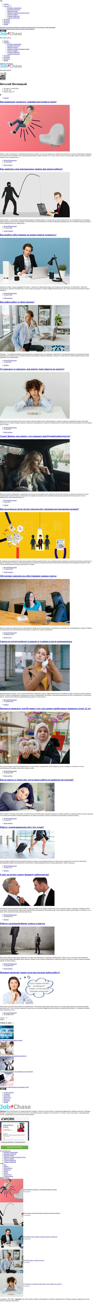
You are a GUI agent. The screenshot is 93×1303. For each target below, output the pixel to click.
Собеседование (8, 231)
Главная (6, 41)
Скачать (6, 42)
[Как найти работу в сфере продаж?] (35, 351)
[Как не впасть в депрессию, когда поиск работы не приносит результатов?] (27, 811)
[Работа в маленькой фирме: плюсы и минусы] (27, 954)
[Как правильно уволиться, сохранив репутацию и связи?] (35, 151)
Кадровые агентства (13, 46)
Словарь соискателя (13, 54)
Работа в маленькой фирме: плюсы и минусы (22, 923)
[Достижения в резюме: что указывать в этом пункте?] (7, 1070)
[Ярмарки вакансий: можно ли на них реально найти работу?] (27, 1003)
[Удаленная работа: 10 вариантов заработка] (7, 1054)
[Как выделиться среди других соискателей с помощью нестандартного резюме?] (35, 558)
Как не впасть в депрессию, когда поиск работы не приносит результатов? (37, 780)
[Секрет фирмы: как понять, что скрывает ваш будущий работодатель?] (35, 491)
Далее (2, 1019)
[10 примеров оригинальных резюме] (7, 1038)
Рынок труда (7, 637)
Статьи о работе (9, 1092)
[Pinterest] (3, 1089)
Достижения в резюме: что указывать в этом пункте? (16, 1071)
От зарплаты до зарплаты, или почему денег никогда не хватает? (32, 369)
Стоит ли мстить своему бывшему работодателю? (24, 874)
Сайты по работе (12, 50)
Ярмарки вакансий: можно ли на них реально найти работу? (30, 972)
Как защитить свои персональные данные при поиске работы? (31, 169)
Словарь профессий (13, 52)
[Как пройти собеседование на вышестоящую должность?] (35, 284)
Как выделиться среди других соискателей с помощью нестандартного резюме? (39, 509)
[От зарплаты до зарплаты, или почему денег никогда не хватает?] (35, 418)
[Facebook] (1, 1089)
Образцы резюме (12, 47)
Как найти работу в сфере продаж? (17, 302)
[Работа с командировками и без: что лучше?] (27, 858)
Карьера (6, 98)
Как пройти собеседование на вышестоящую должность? (28, 235)
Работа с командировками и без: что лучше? (22, 827)
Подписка (7, 57)
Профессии (7, 1169)
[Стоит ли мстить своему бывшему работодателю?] (27, 905)
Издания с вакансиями (14, 44)
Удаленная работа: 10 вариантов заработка (13, 1056)
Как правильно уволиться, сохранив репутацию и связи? (28, 102)
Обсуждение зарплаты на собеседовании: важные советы (28, 576)
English (6, 60)
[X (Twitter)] (5, 1089)
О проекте (7, 1094)
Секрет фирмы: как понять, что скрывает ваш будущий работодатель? (35, 436)
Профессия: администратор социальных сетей (14, 1087)
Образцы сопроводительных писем (18, 49)
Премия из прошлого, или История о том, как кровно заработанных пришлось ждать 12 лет (45, 708)
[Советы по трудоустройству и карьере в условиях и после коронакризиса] (35, 690)
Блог (5, 1165)
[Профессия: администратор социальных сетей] (7, 1085)
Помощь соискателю (6, 63)
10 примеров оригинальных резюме (11, 1040)
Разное (6, 1171)
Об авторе (7, 55)
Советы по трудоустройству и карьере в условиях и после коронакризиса (36, 641)
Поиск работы (8, 165)
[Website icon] (0, 95)
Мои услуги (7, 1097)
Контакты (7, 59)
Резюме (6, 505)
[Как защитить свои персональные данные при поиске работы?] (35, 217)
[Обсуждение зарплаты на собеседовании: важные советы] (35, 625)
